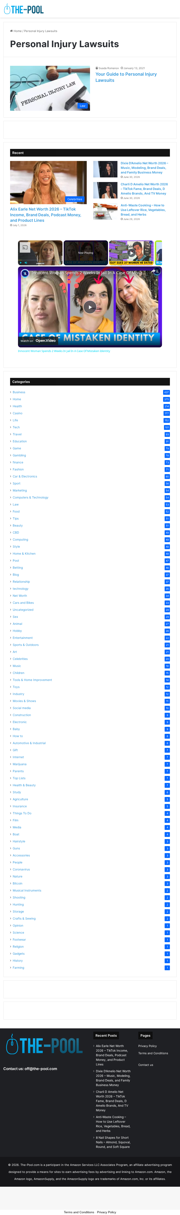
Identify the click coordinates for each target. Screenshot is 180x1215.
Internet (18, 757)
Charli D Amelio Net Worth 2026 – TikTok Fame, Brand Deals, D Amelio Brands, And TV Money (144, 188)
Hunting (18, 904)
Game (17, 448)
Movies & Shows (24, 701)
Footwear (19, 939)
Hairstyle (19, 841)
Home (17, 31)
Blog (16, 574)
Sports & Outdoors (26, 645)
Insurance (20, 806)
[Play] (20, 262)
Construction (22, 715)
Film (15, 820)
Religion (18, 946)
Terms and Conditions (153, 1053)
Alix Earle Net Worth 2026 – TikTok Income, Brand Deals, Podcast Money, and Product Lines (45, 214)
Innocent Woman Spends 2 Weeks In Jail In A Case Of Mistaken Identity (89, 272)
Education (20, 441)
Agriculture (20, 799)
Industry (18, 694)
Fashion (18, 469)
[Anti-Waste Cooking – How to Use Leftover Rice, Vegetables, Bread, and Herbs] (105, 211)
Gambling (19, 455)
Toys (16, 687)
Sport (16, 483)
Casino (17, 413)
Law (16, 504)
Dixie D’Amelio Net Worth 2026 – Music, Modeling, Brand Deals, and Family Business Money (144, 167)
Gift (15, 750)
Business (19, 392)
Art (15, 652)
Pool (16, 560)
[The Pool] (24, 8)
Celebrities (20, 659)
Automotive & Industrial (29, 743)
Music (17, 666)
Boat (16, 834)
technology (21, 588)
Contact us (145, 1065)
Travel (17, 434)
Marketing (20, 490)
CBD (16, 532)
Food (16, 511)
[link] (25, 273)
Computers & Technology (31, 497)
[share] (153, 271)
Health (17, 406)
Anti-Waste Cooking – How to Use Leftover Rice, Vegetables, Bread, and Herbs (143, 209)
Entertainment (23, 638)
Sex (15, 616)
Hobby (17, 631)
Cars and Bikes (23, 602)
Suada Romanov (109, 68)
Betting (18, 567)
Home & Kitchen (24, 553)
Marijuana (20, 764)
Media (17, 827)
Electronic (20, 722)
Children (18, 673)
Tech (16, 427)
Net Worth (20, 595)
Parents (18, 771)
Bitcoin (17, 883)
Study (17, 792)
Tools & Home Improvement (32, 680)
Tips (16, 518)
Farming (18, 967)
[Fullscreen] (60, 262)
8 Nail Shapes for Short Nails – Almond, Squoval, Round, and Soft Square (113, 1142)
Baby (16, 729)
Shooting (19, 897)
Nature (17, 876)
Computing (20, 539)
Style (16, 546)
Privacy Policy (147, 1046)
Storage (18, 911)
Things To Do (22, 813)
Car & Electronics (25, 476)
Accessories (21, 855)
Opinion (18, 925)
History (18, 960)
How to (18, 736)
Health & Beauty (24, 785)
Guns (16, 848)
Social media (22, 708)
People (17, 862)
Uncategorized (23, 609)
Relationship (21, 581)
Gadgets (19, 953)
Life (15, 420)
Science (18, 932)
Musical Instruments (27, 890)
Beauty (18, 525)
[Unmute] (26, 262)
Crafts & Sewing (24, 918)
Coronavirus (21, 869)
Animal (17, 623)
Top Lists (19, 778)
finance (18, 462)
